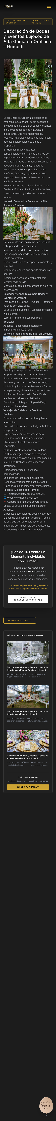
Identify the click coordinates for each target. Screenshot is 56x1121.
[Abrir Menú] (49, 6)
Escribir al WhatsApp (28, 787)
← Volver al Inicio (19, 620)
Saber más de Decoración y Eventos (28, 599)
